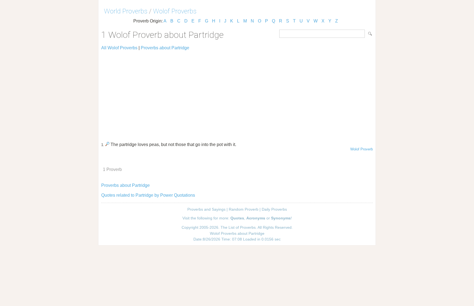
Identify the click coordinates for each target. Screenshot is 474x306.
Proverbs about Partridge (165, 47)
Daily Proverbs (274, 209)
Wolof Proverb (361, 149)
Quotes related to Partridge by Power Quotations (148, 195)
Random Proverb (243, 209)
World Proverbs (125, 11)
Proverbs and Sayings (206, 209)
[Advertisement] (237, 93)
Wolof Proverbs (174, 11)
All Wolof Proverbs (119, 47)
